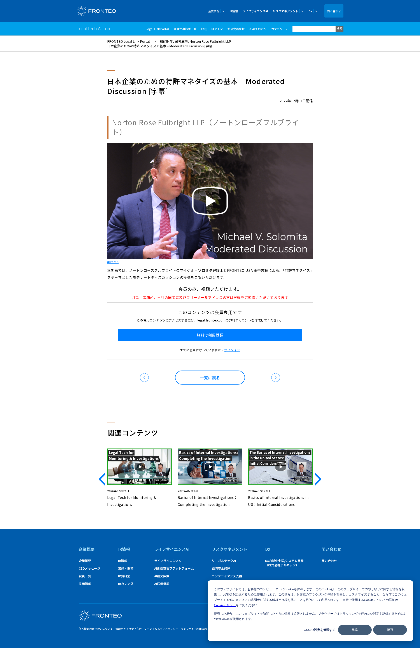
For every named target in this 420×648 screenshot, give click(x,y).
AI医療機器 (161, 583)
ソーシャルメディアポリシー (161, 628)
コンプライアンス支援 (227, 576)
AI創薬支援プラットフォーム (174, 568)
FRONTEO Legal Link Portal (128, 41)
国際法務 (181, 41)
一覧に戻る (210, 377)
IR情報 (233, 11)
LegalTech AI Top (93, 28)
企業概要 (86, 549)
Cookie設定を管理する (320, 630)
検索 (339, 28)
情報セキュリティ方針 (129, 628)
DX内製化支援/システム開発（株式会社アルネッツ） (284, 562)
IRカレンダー (127, 583)
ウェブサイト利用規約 (194, 628)
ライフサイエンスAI (255, 11)
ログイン (217, 29)
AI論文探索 (161, 576)
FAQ (203, 29)
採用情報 (85, 583)
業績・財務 (125, 568)
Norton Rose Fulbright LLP (210, 41)
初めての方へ (257, 29)
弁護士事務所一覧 (185, 29)
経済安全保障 (221, 568)
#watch (113, 262)
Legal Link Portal (157, 29)
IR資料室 (124, 576)
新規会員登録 (236, 29)
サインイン (232, 350)
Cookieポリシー (225, 605)
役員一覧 (85, 576)
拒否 (390, 630)
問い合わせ (334, 11)
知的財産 (166, 41)
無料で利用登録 (210, 335)
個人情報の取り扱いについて (96, 628)
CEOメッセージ (89, 568)
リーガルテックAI (224, 560)
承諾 (355, 630)
